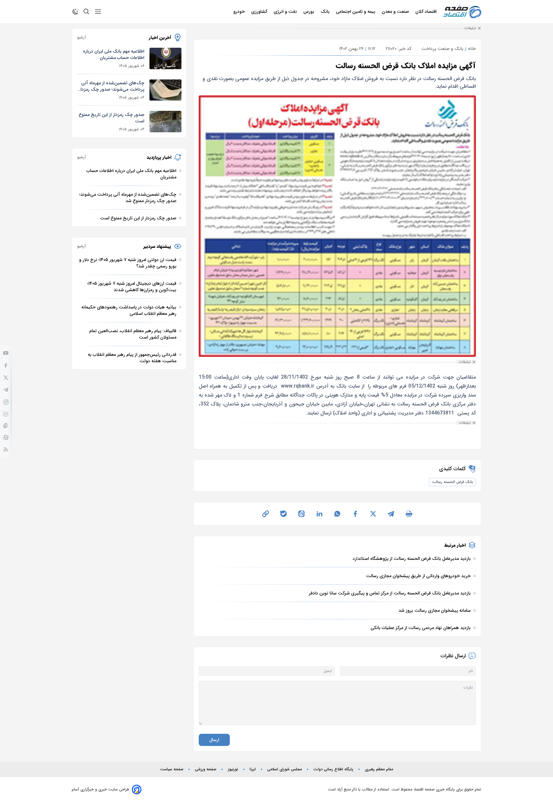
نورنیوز (233, 769)
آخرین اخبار (160, 37)
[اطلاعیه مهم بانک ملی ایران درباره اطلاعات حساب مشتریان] (165, 58)
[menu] (97, 11)
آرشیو (81, 37)
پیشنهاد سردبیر (157, 246)
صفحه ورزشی (205, 769)
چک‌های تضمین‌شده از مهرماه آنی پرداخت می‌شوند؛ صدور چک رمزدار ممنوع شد (111, 86)
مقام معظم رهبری (379, 769)
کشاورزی (259, 11)
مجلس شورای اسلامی (284, 769)
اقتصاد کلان (426, 11)
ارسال (214, 739)
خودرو (239, 11)
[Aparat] (6, 437)
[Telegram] (6, 390)
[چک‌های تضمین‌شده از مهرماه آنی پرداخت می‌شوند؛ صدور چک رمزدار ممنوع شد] (165, 90)
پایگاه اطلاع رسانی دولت (333, 769)
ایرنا (253, 769)
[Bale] (5, 414)
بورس (309, 11)
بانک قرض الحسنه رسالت (452, 482)
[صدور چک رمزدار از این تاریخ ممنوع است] (165, 121)
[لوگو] (462, 12)
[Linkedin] (319, 513)
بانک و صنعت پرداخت (442, 48)
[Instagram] (6, 402)
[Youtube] (6, 353)
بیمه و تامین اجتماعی (356, 11)
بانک (326, 11)
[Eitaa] (5, 425)
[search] (86, 11)
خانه (472, 48)
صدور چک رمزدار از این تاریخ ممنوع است (111, 117)
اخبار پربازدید (159, 157)
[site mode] (75, 11)
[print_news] (409, 513)
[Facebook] (6, 365)
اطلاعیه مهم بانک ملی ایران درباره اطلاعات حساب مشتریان (113, 54)
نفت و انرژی (286, 11)
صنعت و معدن (396, 11)
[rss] (6, 449)
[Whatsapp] (337, 513)
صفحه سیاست (171, 769)
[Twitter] (6, 378)
